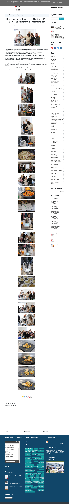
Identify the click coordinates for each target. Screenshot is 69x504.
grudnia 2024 (53, 223)
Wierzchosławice (54, 163)
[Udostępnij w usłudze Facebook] (27, 397)
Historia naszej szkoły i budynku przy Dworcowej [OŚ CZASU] (59, 27)
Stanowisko (53, 148)
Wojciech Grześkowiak (31, 25)
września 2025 (54, 212)
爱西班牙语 (62, 502)
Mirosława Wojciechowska (56, 120)
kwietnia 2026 (53, 203)
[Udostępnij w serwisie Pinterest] (29, 397)
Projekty (52, 138)
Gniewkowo (53, 91)
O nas (52, 128)
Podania (52, 133)
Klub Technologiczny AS (55, 104)
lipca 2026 (53, 200)
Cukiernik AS (53, 66)
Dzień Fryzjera (54, 75)
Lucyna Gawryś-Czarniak (56, 113)
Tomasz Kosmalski (54, 157)
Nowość (52, 126)
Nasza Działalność (54, 122)
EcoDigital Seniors (54, 78)
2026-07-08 (62, 443)
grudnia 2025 (53, 208)
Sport (52, 147)
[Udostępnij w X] (25, 397)
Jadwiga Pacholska (54, 98)
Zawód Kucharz (54, 176)
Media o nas (53, 117)
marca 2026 (53, 205)
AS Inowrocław (15, 502)
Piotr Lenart (53, 132)
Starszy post (46, 431)
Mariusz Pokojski (54, 116)
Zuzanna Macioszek (55, 182)
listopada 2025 (54, 210)
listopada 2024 (54, 224)
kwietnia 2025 (53, 218)
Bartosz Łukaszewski (55, 62)
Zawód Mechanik (54, 177)
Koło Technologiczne (55, 106)
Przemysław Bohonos (55, 141)
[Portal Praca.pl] (16, 442)
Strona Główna (54, 7)
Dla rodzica (53, 72)
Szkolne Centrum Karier (55, 152)
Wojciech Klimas (54, 167)
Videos (52, 158)
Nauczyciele (53, 125)
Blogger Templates (50, 502)
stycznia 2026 (54, 207)
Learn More (55, 2)
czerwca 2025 (53, 216)
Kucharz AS (23, 25)
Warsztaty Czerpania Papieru (56, 161)
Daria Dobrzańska (54, 69)
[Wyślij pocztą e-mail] (23, 397)
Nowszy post (7, 431)
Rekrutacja (53, 145)
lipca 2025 (53, 215)
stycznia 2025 (53, 222)
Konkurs (52, 109)
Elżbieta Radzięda (54, 79)
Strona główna (8, 14)
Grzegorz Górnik (54, 92)
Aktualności (15, 14)
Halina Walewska (54, 94)
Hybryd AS (53, 97)
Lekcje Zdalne (53, 111)
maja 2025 (53, 217)
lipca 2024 (53, 229)
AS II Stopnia (53, 59)
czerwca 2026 (53, 201)
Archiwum (53, 57)
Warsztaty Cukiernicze (55, 160)
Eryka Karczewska (54, 82)
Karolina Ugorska (54, 101)
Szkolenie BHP (53, 151)
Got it (60, 2)
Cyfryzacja (53, 68)
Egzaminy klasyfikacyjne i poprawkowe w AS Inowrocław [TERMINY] (59, 36)
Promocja (52, 139)
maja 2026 (53, 202)
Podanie (52, 135)
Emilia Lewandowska (55, 81)
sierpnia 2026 (53, 198)
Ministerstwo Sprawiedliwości (57, 119)
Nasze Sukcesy (54, 123)
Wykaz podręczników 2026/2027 (15, 475)
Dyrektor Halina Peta (55, 73)
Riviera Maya (56, 502)
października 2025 (54, 211)
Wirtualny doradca (54, 164)
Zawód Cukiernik (54, 173)
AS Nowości (53, 60)
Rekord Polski (53, 144)
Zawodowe (38, 25)
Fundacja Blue (54, 87)
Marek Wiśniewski (52, 441)
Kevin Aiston (53, 103)
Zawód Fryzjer (53, 174)
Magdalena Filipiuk (54, 114)
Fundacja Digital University (56, 88)
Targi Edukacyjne (54, 155)
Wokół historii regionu (55, 169)
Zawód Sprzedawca (55, 179)
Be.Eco (52, 65)
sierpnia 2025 (53, 213)
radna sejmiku (53, 142)
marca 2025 (53, 219)
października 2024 (54, 226)
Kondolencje (53, 107)
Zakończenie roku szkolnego (56, 170)
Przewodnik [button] (60, 7)
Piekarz (52, 130)
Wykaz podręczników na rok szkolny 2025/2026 (59, 244)
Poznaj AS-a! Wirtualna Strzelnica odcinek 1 (59, 31)
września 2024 (54, 227)
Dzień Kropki (53, 76)
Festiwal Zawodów (54, 84)
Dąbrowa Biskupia (54, 70)
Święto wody (53, 154)
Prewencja (53, 136)
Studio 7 (52, 150)
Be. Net (52, 63)
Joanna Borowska (54, 100)
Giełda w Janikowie (54, 89)
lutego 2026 (53, 206)
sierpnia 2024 (53, 228)
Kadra (56, 233)
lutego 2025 (53, 221)
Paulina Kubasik (54, 129)
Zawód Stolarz (54, 180)
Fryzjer (52, 85)
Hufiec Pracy (53, 95)
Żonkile (52, 183)
